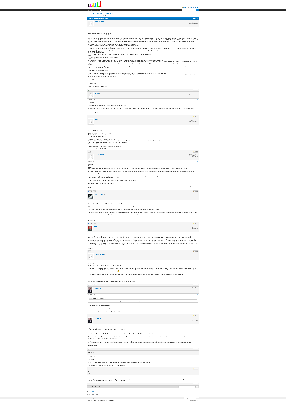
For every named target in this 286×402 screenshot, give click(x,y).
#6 (197, 233)
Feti (96, 119)
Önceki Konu (92, 386)
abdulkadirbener (99, 194)
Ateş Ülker (96, 226)
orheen (97, 93)
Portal (184, 7)
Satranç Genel (99, 13)
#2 (197, 99)
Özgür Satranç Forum (91, 13)
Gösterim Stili (195, 18)
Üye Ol (105, 10)
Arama (190, 7)
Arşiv (108, 398)
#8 (197, 294)
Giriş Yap (101, 10)
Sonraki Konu (98, 386)
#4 (197, 161)
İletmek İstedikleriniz (107, 13)
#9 (197, 325)
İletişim (89, 398)
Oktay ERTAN (97, 288)
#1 (197, 28)
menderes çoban (99, 21)
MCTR (94, 400)
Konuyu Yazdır (91, 391)
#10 (197, 356)
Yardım (196, 7)
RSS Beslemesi (113, 398)
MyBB (102, 400)
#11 (197, 376)
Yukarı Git (104, 398)
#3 (197, 126)
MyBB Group (111, 400)
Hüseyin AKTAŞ (99, 154)
